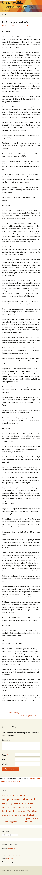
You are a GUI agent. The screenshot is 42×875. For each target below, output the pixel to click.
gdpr (3, 871)
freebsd (9, 804)
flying (4, 804)
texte (3, 822)
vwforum (20, 822)
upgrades (14, 822)
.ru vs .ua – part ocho (15, 855)
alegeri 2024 (11, 849)
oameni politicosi (6, 819)
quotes (16, 819)
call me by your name (29, 715)
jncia (19, 807)
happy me (22, 803)
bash (18, 795)
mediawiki (12, 815)
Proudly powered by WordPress (17, 871)
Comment (6, 740)
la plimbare (7, 811)
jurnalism (28, 807)
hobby (30, 804)
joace (23, 807)
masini (5, 814)
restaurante (22, 819)
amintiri (5, 795)
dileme (21, 800)
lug (19, 811)
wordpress (28, 822)
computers (8, 799)
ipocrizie (14, 807)
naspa (22, 814)
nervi (28, 814)
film (34, 799)
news (35, 815)
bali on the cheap (10, 712)
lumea (24, 811)
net (32, 815)
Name (5, 755)
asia (10, 795)
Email (5, 759)
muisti (17, 815)
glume (14, 803)
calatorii (30, 26)
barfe (13, 795)
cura (17, 800)
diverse (21, 26)
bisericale (10, 852)
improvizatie (6, 807)
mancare (37, 811)
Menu (4, 14)
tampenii (34, 818)
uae (6, 821)
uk (9, 822)
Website (5, 764)
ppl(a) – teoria (10, 859)
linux (15, 811)
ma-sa (30, 811)
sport (28, 819)
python (12, 819)
